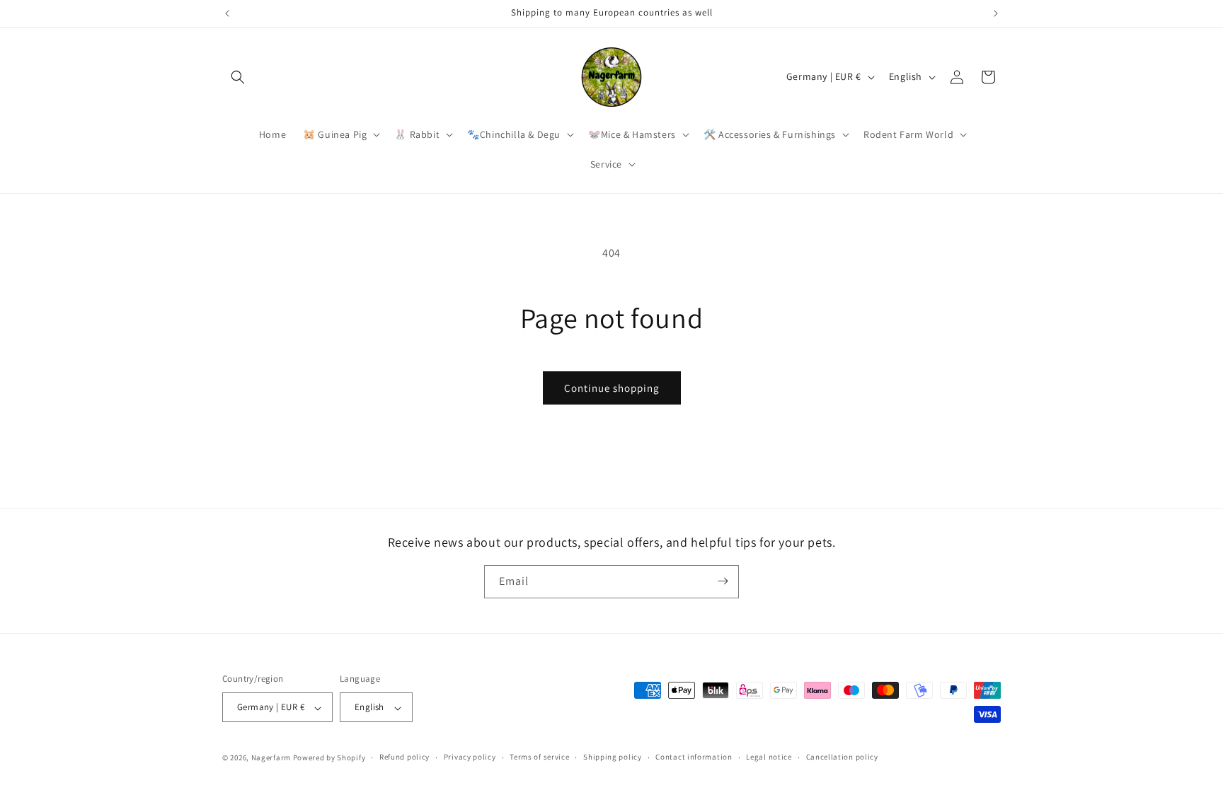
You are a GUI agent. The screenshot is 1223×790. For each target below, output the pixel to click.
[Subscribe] (722, 581)
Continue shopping (612, 388)
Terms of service (539, 757)
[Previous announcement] (227, 13)
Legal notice (768, 757)
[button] (237, 77)
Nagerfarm (271, 757)
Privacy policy (470, 757)
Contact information (693, 757)
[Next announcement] (995, 13)
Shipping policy (612, 757)
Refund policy (404, 757)
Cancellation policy (842, 757)
